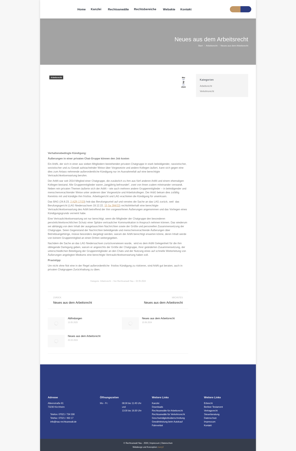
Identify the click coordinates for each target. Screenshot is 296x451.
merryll (161, 447)
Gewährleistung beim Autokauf (167, 421)
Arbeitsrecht (212, 45)
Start (200, 45)
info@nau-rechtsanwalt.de (63, 421)
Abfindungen (75, 318)
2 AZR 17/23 (77, 201)
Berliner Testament (213, 407)
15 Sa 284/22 (111, 205)
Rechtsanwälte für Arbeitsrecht (167, 410)
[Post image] (56, 323)
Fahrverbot (157, 425)
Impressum (210, 421)
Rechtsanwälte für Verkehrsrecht (168, 414)
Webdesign (137, 447)
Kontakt (208, 425)
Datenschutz (210, 418)
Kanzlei (155, 403)
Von (123, 281)
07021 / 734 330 (67, 414)
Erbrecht (208, 403)
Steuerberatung (211, 414)
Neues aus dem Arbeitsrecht (158, 318)
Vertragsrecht (211, 410)
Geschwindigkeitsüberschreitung (168, 418)
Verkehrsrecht (207, 91)
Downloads (157, 407)
